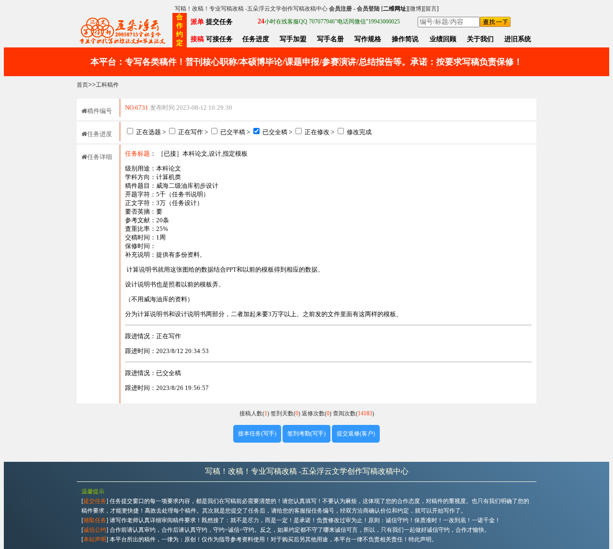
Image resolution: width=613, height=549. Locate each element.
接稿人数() (255, 413)
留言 (431, 8)
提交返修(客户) (356, 433)
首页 (82, 84)
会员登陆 (368, 8)
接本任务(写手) (257, 433)
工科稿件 (107, 84)
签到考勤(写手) (306, 433)
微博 (415, 8)
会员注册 (340, 8)
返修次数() (317, 413)
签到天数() (286, 413)
